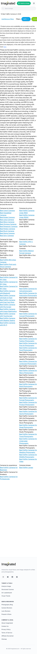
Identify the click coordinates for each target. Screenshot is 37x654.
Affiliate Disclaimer (8, 636)
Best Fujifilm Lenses (26, 467)
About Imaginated (7, 623)
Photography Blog (7, 604)
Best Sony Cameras (7, 236)
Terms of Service (7, 632)
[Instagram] (3, 577)
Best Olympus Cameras (8, 224)
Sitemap (4, 639)
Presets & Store (6, 614)
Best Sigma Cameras (7, 233)
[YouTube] (7, 577)
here (5, 47)
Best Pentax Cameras (7, 229)
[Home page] (8, 3)
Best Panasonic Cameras (8, 226)
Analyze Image (6, 586)
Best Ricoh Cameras (7, 231)
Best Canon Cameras (7, 210)
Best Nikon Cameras (7, 222)
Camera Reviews (7, 608)
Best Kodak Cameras (7, 217)
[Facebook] (12, 577)
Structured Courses (8, 589)
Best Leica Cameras (7, 220)
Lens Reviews (6, 611)
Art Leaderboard (7, 592)
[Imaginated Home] (9, 564)
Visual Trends (6, 596)
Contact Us (5, 626)
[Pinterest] (17, 577)
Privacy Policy (6, 629)
